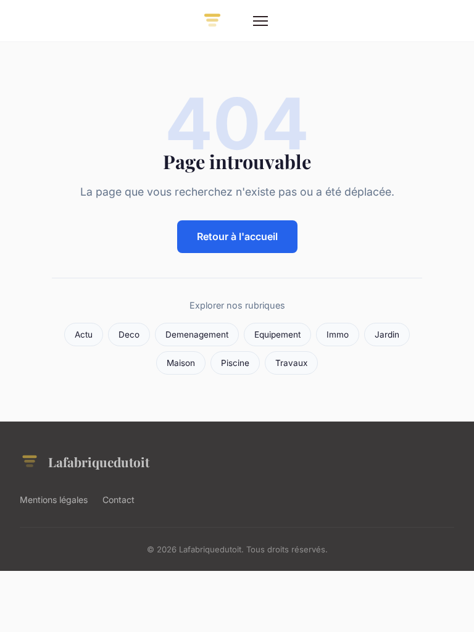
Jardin (387, 334)
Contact (118, 499)
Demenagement (196, 334)
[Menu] (260, 21)
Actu (84, 334)
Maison (181, 363)
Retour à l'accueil (237, 236)
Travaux (291, 363)
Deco (128, 334)
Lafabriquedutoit (98, 461)
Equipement (277, 334)
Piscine (235, 363)
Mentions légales (54, 499)
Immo (337, 334)
